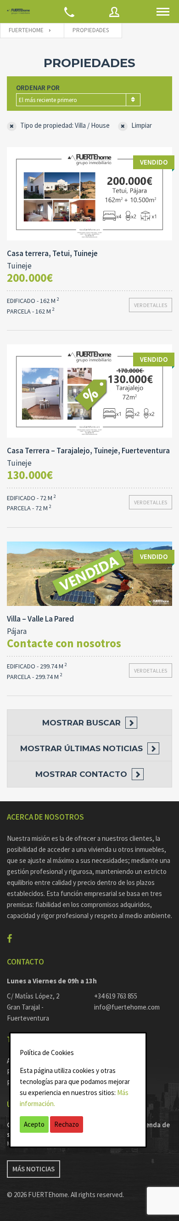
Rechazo (66, 1124)
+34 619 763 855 (115, 996)
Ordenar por (38, 87)
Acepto (34, 1124)
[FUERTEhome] (18, 12)
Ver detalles (150, 305)
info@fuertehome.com (127, 1007)
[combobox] (78, 99)
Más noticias (33, 1168)
